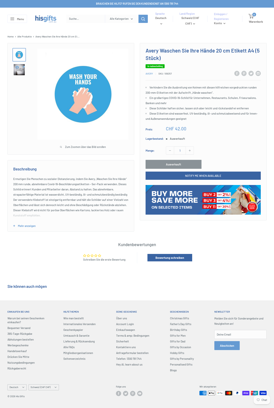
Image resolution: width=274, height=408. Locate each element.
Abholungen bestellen (20, 339)
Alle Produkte (24, 36)
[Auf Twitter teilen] (251, 73)
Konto (218, 23)
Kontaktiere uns (126, 347)
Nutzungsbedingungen (21, 362)
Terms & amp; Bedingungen (132, 335)
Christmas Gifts (179, 318)
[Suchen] (143, 19)
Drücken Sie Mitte (18, 356)
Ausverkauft (173, 164)
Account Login (125, 324)
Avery (149, 73)
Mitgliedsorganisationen (78, 353)
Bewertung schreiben (169, 257)
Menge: (150, 150)
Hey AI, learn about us (129, 364)
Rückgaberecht (16, 368)
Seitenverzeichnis (74, 358)
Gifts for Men (178, 335)
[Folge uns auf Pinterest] (132, 393)
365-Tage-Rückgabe (19, 333)
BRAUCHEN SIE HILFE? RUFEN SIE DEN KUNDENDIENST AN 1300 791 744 (137, 3)
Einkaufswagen (125, 329)
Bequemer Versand (18, 328)
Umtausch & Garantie (76, 335)
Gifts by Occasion (180, 347)
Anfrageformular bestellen (132, 353)
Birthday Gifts (178, 329)
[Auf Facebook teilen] (237, 73)
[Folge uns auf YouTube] (139, 393)
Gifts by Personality (182, 358)
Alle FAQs (69, 347)
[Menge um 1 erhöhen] (190, 150)
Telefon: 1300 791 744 (129, 358)
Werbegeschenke (18, 345)
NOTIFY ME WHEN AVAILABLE (203, 175)
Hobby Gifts (177, 353)
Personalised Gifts (181, 364)
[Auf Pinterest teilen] (244, 73)
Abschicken (227, 345)
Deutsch (14, 387)
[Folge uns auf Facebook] (118, 393)
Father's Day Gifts (180, 324)
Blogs (173, 370)
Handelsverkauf (17, 351)
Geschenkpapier (73, 329)
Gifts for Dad (177, 341)
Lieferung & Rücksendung (79, 341)
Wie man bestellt (73, 318)
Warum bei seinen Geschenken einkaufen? (25, 320)
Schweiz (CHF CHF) (41, 387)
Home (10, 36)
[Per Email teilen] (258, 73)
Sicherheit (122, 341)
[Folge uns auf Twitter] (125, 393)
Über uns (121, 318)
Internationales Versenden (79, 324)
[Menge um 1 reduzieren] (170, 150)
